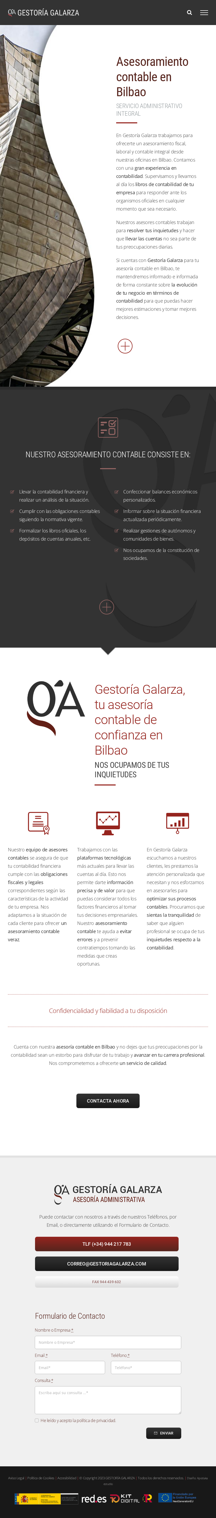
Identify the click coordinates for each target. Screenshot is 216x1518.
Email (41, 1355)
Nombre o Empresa (54, 1330)
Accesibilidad (66, 1478)
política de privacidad (96, 1420)
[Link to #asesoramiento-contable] (107, 607)
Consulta (44, 1380)
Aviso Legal (16, 1478)
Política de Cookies (40, 1478)
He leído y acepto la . (78, 1420)
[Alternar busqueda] (189, 12)
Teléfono (120, 1355)
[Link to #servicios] (157, 346)
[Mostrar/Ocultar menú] (204, 12)
